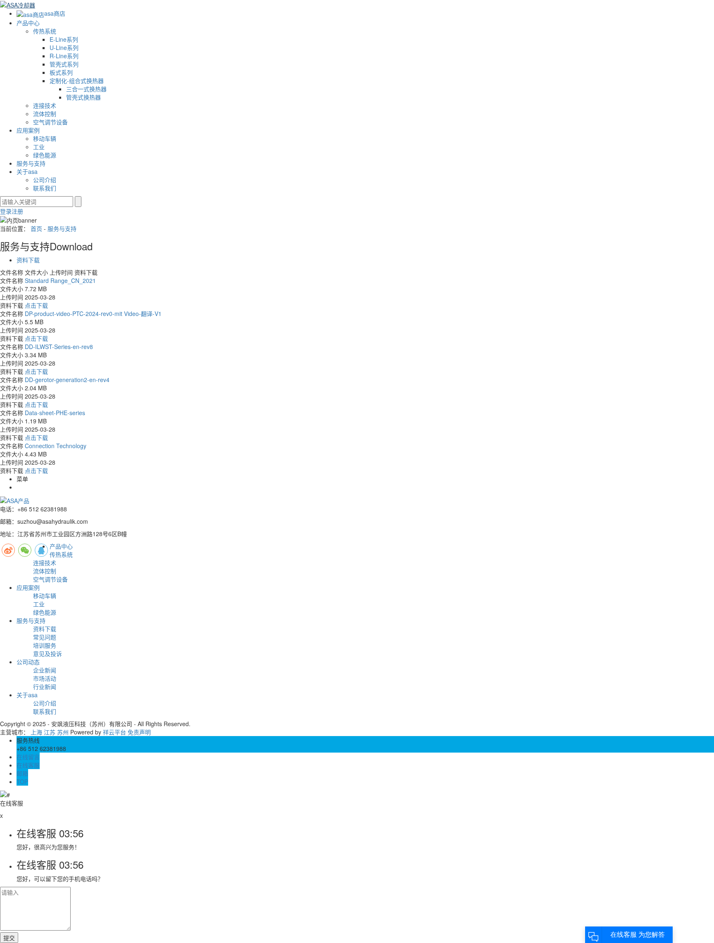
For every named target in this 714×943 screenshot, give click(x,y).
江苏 (49, 732)
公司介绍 (44, 180)
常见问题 (44, 637)
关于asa (27, 171)
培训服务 (44, 645)
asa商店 (54, 13)
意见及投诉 (47, 653)
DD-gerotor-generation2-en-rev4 (67, 379)
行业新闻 (44, 686)
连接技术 (44, 105)
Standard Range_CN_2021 (60, 280)
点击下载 (36, 305)
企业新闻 (44, 670)
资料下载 (28, 260)
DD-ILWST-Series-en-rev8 (59, 346)
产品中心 (28, 23)
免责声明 (139, 732)
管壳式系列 (64, 64)
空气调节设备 (50, 122)
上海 (36, 732)
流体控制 (44, 113)
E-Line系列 (64, 39)
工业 (39, 147)
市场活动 (44, 678)
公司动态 (28, 662)
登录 (6, 211)
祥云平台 (114, 732)
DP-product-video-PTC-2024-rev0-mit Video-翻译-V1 (93, 313)
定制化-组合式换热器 (77, 80)
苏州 (63, 732)
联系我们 (44, 188)
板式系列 (61, 72)
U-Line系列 (64, 47)
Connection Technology (55, 446)
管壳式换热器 (83, 97)
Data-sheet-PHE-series (55, 413)
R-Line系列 (64, 56)
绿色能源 (44, 155)
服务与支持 (31, 163)
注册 (17, 211)
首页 (36, 228)
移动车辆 (44, 138)
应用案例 (28, 130)
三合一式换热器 (86, 89)
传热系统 (44, 31)
